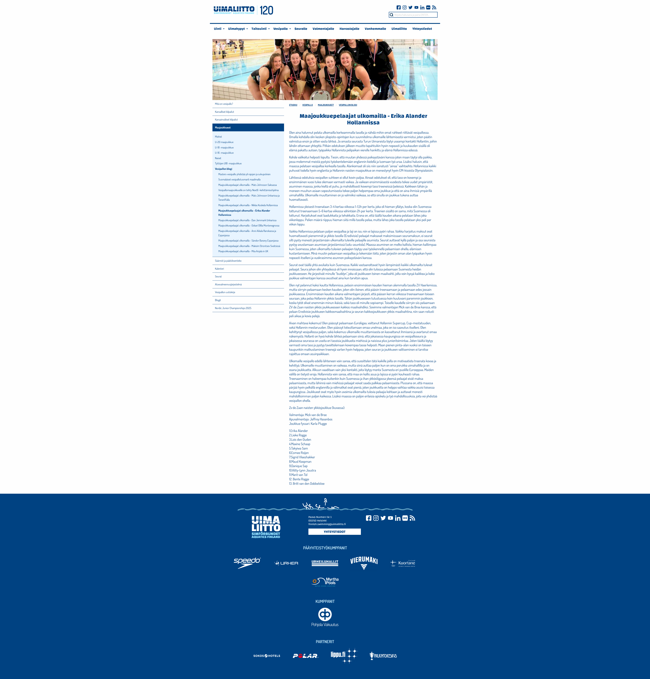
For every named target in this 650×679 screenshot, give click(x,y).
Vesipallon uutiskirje (225, 292)
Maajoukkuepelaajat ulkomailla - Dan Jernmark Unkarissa (247, 220)
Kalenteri (219, 268)
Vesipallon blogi (348, 104)
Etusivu (293, 104)
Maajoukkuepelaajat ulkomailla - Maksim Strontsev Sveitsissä (249, 246)
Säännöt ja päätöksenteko (228, 260)
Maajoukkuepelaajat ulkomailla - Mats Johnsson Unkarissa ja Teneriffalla (249, 198)
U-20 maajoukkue (224, 142)
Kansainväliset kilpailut (226, 119)
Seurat (218, 276)
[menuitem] (218, 28)
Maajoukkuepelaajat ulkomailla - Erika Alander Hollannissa (244, 213)
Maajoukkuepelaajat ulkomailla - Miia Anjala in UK (243, 251)
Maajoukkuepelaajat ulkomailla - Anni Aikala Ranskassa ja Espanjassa (247, 233)
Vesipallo (307, 104)
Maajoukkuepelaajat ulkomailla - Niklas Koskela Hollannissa (248, 205)
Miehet (218, 136)
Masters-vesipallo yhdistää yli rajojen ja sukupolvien (244, 174)
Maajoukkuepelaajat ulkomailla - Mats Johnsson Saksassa (247, 185)
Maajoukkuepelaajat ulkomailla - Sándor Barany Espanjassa (248, 240)
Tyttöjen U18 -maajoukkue (228, 163)
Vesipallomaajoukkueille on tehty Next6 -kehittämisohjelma (248, 190)
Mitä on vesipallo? (224, 103)
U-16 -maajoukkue (224, 152)
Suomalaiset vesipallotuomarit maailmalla (239, 179)
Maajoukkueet (326, 104)
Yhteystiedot (334, 532)
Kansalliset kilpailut (224, 111)
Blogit (218, 300)
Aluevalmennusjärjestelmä (228, 284)
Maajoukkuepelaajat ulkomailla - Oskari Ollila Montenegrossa (248, 225)
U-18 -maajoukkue (224, 147)
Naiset (218, 158)
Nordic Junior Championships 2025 (233, 308)
